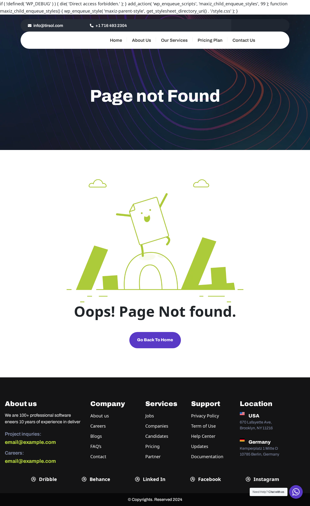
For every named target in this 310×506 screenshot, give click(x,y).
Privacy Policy (205, 416)
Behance (99, 479)
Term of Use (203, 426)
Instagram (265, 479)
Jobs (149, 416)
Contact (98, 456)
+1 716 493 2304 (111, 25)
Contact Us (243, 40)
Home (116, 40)
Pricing (152, 446)
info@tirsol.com (48, 25)
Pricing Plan (210, 40)
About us (99, 416)
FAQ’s (95, 446)
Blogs (96, 436)
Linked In (153, 479)
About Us (141, 40)
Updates (199, 446)
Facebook (209, 479)
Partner (153, 456)
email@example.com (30, 442)
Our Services (174, 40)
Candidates (156, 436)
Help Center (203, 436)
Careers (98, 426)
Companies (156, 426)
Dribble (47, 479)
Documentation (207, 456)
